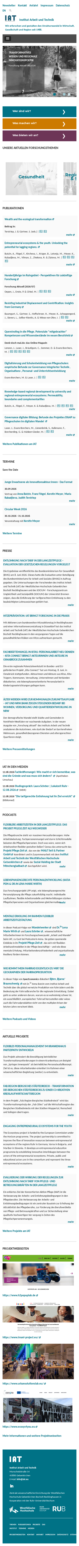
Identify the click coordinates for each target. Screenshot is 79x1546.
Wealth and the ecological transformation (28, 219)
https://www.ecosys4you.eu (19, 1427)
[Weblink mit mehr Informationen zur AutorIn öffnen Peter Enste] (45, 293)
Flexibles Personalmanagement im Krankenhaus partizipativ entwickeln (34, 1048)
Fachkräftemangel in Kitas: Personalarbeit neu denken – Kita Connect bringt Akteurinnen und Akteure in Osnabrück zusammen (38, 656)
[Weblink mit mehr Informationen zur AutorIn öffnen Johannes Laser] (20, 353)
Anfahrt (33, 5)
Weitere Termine (12, 533)
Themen (13, 1525)
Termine (22, 1529)
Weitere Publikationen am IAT (20, 444)
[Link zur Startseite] (10, 22)
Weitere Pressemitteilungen (19, 749)
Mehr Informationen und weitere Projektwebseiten (32, 1436)
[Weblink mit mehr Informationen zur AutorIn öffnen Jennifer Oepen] (49, 293)
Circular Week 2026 (16, 509)
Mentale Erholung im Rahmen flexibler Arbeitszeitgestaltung (28, 918)
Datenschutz (63, 5)
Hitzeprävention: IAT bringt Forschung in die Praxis (36, 616)
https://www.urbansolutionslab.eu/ (23, 1383)
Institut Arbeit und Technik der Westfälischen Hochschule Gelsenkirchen (35, 858)
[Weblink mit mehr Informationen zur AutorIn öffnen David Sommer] (28, 353)
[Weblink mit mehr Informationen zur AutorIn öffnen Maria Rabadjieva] (6, 262)
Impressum (47, 5)
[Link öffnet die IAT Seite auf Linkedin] (13, 1487)
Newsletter (9, 5)
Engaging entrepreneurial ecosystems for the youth (37, 1126)
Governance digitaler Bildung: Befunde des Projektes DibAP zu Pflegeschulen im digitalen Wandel (40, 419)
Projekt (13, 850)
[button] (7, 38)
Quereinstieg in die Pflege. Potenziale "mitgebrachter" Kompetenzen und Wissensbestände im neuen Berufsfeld (37, 334)
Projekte (36, 1525)
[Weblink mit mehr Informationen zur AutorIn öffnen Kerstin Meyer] (73, 258)
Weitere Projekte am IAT (16, 1231)
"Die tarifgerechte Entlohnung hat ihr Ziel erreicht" (44, 796)
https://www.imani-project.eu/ (20, 1337)
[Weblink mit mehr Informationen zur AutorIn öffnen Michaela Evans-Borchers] (16, 353)
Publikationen (24, 1525)
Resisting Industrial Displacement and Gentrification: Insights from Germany (39, 305)
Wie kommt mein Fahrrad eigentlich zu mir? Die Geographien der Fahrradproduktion (33, 970)
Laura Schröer (32, 931)
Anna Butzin (24, 494)
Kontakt (22, 5)
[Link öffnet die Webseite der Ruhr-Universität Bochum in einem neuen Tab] (52, 1511)
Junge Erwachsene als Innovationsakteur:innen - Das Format (38, 482)
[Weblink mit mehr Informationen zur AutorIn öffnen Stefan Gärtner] (41, 232)
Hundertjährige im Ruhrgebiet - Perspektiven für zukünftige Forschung (38, 277)
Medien (31, 1529)
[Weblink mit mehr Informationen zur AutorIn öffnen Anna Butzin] (64, 258)
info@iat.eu (22, 1479)
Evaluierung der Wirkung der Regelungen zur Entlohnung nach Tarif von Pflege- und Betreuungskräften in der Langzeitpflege (33, 1181)
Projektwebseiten (17, 1535)
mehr (69, 235)
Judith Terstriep (27, 498)
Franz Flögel (39, 494)
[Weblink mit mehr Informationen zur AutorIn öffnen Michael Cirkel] (41, 293)
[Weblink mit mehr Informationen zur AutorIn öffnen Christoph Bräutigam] (11, 353)
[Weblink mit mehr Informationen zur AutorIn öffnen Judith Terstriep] (45, 232)
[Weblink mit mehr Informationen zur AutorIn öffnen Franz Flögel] (68, 258)
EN (4, 11)
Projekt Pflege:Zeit (29, 943)
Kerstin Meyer (55, 494)
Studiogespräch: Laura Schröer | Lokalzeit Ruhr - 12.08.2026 (36, 788)
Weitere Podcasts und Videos (19, 1019)
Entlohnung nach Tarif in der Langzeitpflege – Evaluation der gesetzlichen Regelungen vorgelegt (36, 562)
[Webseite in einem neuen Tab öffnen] (38, 1273)
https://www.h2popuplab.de (19, 1295)
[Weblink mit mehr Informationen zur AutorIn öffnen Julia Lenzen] (24, 353)
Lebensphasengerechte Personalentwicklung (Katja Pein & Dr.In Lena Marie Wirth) (36, 882)
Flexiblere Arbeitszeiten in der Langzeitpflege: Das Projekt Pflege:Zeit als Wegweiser (35, 827)
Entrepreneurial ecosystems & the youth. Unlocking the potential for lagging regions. (36, 245)
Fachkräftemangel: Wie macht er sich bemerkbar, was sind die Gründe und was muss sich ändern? (39, 774)
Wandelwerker (40, 927)
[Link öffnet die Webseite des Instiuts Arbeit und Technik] (16, 1462)
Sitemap (73, 1535)
